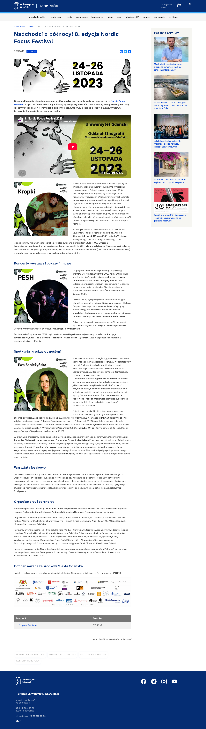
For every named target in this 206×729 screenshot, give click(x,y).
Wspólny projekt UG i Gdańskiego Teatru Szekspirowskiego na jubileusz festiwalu (170, 218)
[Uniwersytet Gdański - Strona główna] (24, 6)
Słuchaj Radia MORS (166, 6)
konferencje (97, 17)
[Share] (129, 51)
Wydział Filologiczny (62, 654)
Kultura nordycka (28, 660)
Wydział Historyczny (93, 654)
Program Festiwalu (28, 625)
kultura (110, 17)
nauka (69, 17)
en (189, 4)
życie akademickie (36, 17)
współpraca (82, 17)
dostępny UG (132, 17)
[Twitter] (125, 51)
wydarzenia (56, 17)
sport (119, 17)
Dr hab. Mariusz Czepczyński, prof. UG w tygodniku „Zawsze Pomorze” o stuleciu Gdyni (171, 105)
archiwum (173, 17)
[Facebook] (120, 51)
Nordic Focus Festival (30, 654)
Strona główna (19, 26)
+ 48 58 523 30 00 (37, 716)
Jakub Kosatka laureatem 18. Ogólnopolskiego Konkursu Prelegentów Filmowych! (167, 144)
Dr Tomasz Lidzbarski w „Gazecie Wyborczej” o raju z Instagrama (170, 181)
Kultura (31, 26)
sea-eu (146, 17)
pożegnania (159, 17)
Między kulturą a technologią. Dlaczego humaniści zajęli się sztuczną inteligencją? (168, 67)
